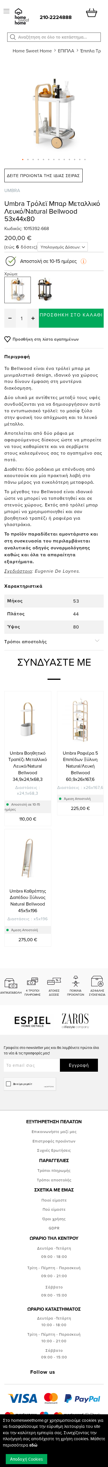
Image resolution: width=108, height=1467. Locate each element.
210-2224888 (56, 17)
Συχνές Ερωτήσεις (54, 1150)
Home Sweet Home (32, 51)
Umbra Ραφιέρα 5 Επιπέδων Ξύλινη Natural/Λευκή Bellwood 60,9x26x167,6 (80, 766)
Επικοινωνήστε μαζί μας (54, 1131)
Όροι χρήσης (54, 1218)
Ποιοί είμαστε (54, 1200)
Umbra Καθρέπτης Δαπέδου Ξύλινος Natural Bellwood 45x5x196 (28, 901)
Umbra (12, 190)
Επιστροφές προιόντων (54, 1141)
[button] (13, 37)
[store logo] (21, 17)
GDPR (54, 1228)
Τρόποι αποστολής (54, 1180)
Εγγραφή (79, 1065)
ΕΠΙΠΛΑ (66, 51)
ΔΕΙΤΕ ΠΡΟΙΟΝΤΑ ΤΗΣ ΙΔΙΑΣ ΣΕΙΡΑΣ (43, 175)
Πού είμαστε (54, 1209)
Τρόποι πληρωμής (54, 1170)
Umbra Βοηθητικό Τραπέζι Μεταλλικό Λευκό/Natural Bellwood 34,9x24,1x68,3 (27, 766)
